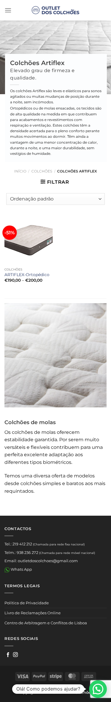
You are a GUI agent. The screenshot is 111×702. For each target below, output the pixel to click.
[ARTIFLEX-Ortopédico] (28, 241)
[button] (98, 689)
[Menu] (8, 10)
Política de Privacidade (26, 602)
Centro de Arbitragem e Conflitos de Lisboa (45, 622)
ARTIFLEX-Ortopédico (26, 274)
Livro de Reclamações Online (32, 612)
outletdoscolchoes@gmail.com (48, 560)
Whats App (21, 569)
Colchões (41, 171)
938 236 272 (27, 552)
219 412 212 (22, 544)
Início (20, 171)
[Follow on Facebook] (8, 655)
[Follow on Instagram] (15, 655)
